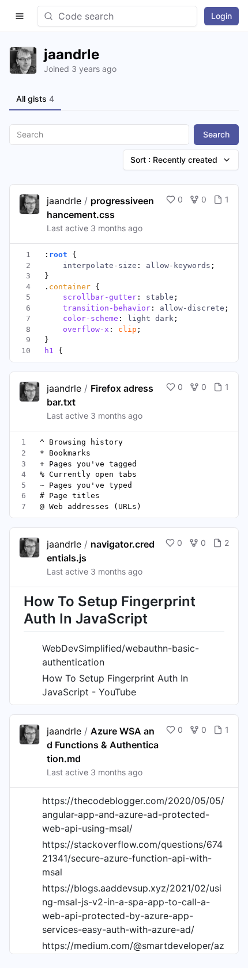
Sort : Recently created (173, 159)
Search (216, 134)
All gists (35, 99)
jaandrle (64, 200)
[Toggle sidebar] (19, 16)
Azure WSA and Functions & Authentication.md (103, 744)
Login (221, 16)
